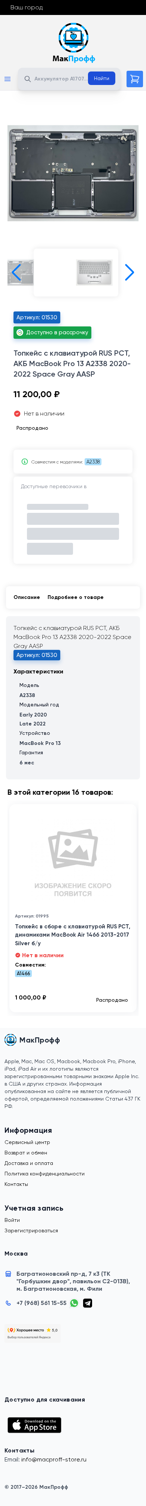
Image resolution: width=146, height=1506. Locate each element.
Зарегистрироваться (31, 1230)
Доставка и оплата (28, 1163)
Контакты (16, 1184)
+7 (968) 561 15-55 (41, 1302)
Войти (12, 1220)
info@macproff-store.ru (53, 1459)
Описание (26, 597)
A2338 (93, 462)
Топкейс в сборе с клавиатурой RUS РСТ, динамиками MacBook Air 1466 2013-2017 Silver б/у (72, 935)
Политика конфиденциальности (44, 1174)
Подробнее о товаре (76, 597)
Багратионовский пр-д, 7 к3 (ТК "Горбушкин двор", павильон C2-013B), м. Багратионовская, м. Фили (73, 1281)
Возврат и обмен (25, 1153)
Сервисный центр (27, 1142)
